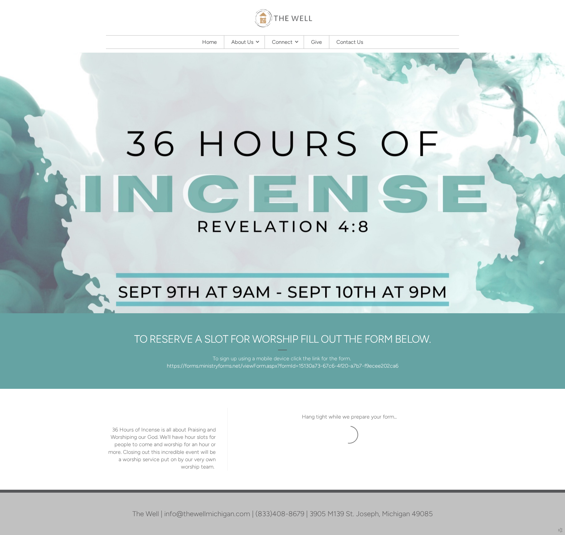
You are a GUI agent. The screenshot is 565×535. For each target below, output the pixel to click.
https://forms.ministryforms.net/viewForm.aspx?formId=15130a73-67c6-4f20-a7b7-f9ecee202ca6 (282, 366)
